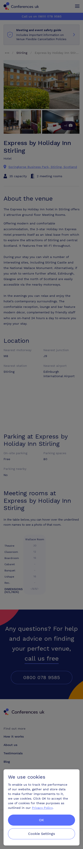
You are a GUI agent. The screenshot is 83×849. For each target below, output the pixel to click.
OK (41, 820)
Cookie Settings (41, 834)
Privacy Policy (42, 807)
